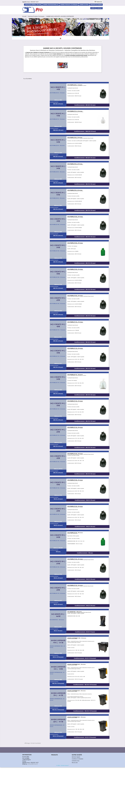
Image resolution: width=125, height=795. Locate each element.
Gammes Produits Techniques (69, 4)
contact (99, 8)
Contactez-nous (75, 760)
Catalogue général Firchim (33, 4)
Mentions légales (76, 757)
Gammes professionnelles (50, 4)
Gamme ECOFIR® (84, 4)
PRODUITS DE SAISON (96, 4)
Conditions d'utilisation (77, 759)
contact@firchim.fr (33, 764)
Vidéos (93, 8)
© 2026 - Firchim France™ (62, 765)
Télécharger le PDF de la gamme (18, 36)
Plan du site (75, 762)
